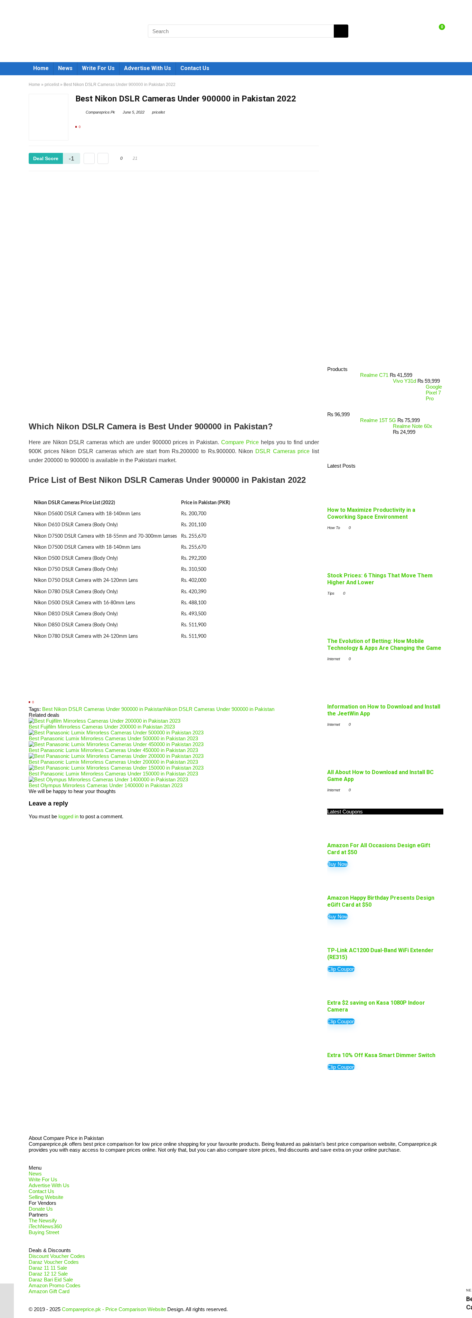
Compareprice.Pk (100, 112)
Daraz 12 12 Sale (48, 1274)
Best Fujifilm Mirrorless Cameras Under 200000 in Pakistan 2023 (102, 727)
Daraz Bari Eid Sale (51, 1279)
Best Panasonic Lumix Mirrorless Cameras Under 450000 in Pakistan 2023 (113, 750)
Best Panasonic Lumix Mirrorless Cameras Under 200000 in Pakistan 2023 (113, 762)
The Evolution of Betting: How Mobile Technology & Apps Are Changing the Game (384, 644)
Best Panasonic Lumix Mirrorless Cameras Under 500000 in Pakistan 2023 (113, 738)
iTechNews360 (45, 1226)
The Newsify (43, 1220)
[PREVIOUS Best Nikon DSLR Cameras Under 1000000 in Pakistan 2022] (7, 1300)
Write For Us (98, 68)
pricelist (52, 84)
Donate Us (41, 1209)
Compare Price (240, 442)
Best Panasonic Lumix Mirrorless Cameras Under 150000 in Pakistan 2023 (113, 774)
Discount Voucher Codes (57, 1256)
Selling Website (46, 1197)
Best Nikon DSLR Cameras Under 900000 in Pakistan (103, 709)
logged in (68, 816)
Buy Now (337, 864)
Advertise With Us (147, 68)
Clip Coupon (341, 969)
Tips (330, 593)
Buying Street (44, 1232)
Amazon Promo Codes (55, 1285)
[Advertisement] (174, 675)
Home (41, 68)
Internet (333, 659)
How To (333, 528)
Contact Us (194, 68)
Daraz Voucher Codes (54, 1262)
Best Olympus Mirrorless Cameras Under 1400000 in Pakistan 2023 (105, 785)
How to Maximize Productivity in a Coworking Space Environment (371, 513)
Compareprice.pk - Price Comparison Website (114, 1309)
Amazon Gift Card (49, 1291)
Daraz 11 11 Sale (48, 1268)
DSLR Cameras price (282, 451)
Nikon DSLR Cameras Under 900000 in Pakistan (219, 709)
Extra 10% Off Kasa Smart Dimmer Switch (381, 1055)
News (65, 68)
